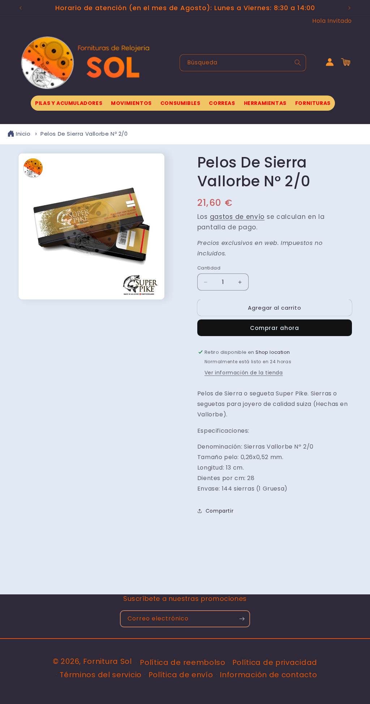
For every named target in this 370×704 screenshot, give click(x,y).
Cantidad (208, 267)
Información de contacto (268, 675)
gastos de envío (237, 216)
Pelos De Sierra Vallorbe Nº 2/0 (84, 133)
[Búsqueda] (298, 63)
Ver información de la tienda (244, 372)
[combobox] (243, 63)
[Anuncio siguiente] (349, 8)
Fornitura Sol (107, 661)
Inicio (23, 133)
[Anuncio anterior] (21, 8)
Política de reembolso (182, 662)
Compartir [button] (219, 510)
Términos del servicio (101, 675)
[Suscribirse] (242, 618)
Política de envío (181, 675)
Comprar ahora (274, 328)
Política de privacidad (274, 662)
